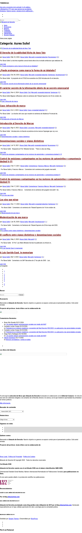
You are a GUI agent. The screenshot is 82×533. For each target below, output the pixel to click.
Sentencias (51, 75)
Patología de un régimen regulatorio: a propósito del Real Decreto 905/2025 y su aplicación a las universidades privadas (43, 328)
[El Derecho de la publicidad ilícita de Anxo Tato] (15, 48)
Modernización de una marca (14, 217)
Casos (30, 110)
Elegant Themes (14, 519)
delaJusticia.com (14, 497)
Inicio (5, 25)
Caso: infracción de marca (12, 105)
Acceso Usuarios (9, 35)
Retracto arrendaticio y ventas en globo (18, 340)
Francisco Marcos (43, 166)
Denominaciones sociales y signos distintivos (22, 141)
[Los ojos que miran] (7, 195)
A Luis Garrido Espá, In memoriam (16, 252)
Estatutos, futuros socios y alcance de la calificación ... (17, 11)
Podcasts (7, 30)
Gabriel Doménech (10, 338)
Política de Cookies (29, 457)
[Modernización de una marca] (10, 213)
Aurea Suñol (6, 57)
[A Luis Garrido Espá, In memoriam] (11, 248)
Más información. (5, 403)
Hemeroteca (8, 33)
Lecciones (31, 128)
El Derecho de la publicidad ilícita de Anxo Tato (23, 52)
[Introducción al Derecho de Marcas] (12, 119)
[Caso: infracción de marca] (9, 101)
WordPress (34, 519)
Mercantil (31, 57)
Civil (29, 92)
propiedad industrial (41, 57)
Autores (6, 29)
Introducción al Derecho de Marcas (17, 123)
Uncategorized (60, 75)
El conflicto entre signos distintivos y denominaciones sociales (30, 235)
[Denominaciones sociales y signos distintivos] (15, 137)
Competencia (33, 166)
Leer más (3, 64)
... (4, 273)
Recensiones (52, 57)
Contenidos (7, 32)
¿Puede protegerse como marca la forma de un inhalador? (28, 70)
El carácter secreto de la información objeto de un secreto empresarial (34, 88)
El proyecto (7, 27)
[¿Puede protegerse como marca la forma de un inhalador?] (19, 66)
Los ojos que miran (9, 199)
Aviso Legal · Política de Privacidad (11, 457)
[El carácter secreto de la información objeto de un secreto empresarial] (23, 84)
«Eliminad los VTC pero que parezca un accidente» (16, 9)
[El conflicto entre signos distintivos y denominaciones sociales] (20, 231)
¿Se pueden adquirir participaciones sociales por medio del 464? (26, 324)
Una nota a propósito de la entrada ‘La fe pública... (15, 7)
